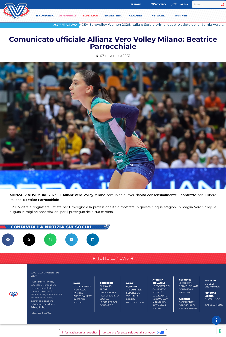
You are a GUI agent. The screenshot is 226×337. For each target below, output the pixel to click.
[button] (8, 239)
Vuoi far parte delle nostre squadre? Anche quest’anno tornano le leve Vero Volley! (150, 24)
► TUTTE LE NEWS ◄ (113, 258)
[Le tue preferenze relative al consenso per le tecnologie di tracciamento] (219, 330)
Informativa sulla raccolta (79, 332)
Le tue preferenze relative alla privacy (128, 332)
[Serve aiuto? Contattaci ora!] (216, 320)
